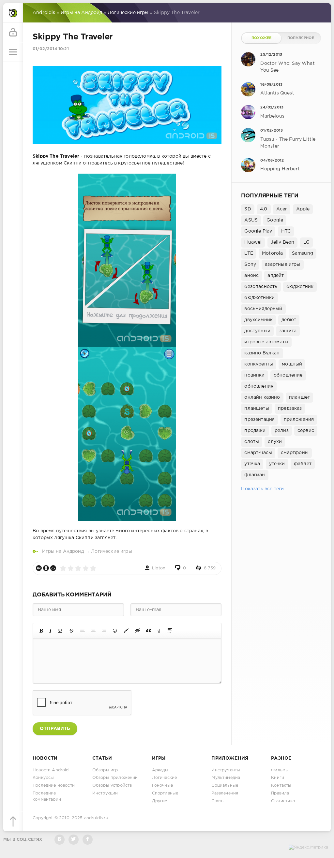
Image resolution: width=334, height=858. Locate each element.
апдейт (275, 276)
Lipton (158, 568)
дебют (288, 320)
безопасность (260, 287)
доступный (257, 331)
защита (287, 331)
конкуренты (258, 364)
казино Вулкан (262, 353)
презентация (259, 420)
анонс (251, 276)
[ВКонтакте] (39, 568)
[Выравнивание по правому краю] (104, 630)
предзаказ (290, 408)
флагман (254, 475)
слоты (251, 442)
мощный (292, 364)
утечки (277, 464)
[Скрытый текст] (137, 630)
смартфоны (295, 453)
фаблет (302, 464)
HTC (286, 231)
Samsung (302, 253)
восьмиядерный (263, 309)
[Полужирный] (41, 630)
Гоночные (162, 785)
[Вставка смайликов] (115, 630)
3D (247, 209)
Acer (281, 209)
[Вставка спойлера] (169, 630)
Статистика (283, 801)
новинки (254, 375)
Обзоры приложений (115, 777)
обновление (288, 375)
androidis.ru (96, 818)
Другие (159, 801)
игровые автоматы (266, 342)
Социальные (224, 785)
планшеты (256, 408)
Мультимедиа (225, 777)
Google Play (258, 231)
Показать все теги (262, 489)
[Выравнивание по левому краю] (82, 630)
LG (306, 242)
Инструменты (225, 770)
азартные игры (282, 264)
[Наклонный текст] (50, 630)
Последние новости (54, 785)
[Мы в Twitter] (73, 840)
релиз (282, 431)
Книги (277, 777)
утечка (252, 464)
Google (274, 220)
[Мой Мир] (53, 568)
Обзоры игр (105, 770)
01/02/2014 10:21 (51, 49)
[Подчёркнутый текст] (60, 630)
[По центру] (93, 630)
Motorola (272, 253)
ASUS (251, 220)
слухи (275, 442)
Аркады (160, 770)
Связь (217, 801)
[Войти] (13, 32)
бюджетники (259, 298)
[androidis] (13, 13)
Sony (250, 264)
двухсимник (258, 320)
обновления (258, 386)
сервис (305, 431)
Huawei (253, 242)
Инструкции (105, 793)
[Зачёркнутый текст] (71, 630)
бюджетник (300, 287)
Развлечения (224, 793)
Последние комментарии (47, 796)
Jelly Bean (283, 242)
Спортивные (165, 793)
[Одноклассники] (46, 568)
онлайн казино (262, 397)
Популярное (300, 38)
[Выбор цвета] (126, 630)
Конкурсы (43, 777)
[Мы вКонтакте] (59, 840)
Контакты (281, 785)
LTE (248, 253)
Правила (280, 793)
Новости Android (51, 770)
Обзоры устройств (112, 785)
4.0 (263, 209)
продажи (255, 431)
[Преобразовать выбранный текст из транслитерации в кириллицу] (159, 630)
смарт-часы (258, 453)
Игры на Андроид (63, 551)
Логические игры (111, 551)
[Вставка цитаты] (148, 630)
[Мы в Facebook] (88, 840)
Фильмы (280, 770)
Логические (164, 777)
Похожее (261, 38)
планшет (299, 397)
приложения (299, 420)
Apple (303, 209)
